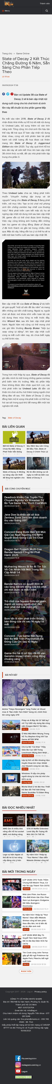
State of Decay (14, 418)
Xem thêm (26, 971)
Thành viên (45, 3)
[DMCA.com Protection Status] (24, 1077)
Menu (7, 11)
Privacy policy (41, 992)
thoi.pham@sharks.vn (30, 1019)
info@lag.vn (32, 1010)
